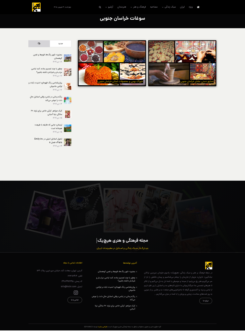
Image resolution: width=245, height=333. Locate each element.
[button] (100, 7)
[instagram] (76, 292)
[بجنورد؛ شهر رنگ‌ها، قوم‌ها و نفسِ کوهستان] (67, 56)
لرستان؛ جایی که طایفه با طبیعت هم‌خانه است (48, 126)
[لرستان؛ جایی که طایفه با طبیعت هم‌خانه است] (67, 126)
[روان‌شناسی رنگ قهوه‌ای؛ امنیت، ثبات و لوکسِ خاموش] (67, 84)
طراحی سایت (102, 326)
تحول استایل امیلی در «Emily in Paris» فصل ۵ (48, 140)
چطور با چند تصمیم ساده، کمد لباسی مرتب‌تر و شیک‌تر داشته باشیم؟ (46, 70)
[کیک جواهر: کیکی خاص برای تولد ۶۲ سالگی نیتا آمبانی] (67, 112)
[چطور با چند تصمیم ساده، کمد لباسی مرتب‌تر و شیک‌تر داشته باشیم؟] (67, 70)
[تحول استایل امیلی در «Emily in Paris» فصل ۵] (67, 140)
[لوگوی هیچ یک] (36, 3)
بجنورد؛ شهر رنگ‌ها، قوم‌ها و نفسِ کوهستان (47, 56)
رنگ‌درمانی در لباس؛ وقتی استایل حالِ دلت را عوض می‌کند (46, 98)
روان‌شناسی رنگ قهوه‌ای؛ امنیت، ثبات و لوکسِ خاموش (45, 84)
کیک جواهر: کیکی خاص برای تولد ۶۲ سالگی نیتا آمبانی (46, 112)
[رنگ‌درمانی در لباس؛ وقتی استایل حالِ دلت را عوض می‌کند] (67, 98)
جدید (60, 43)
